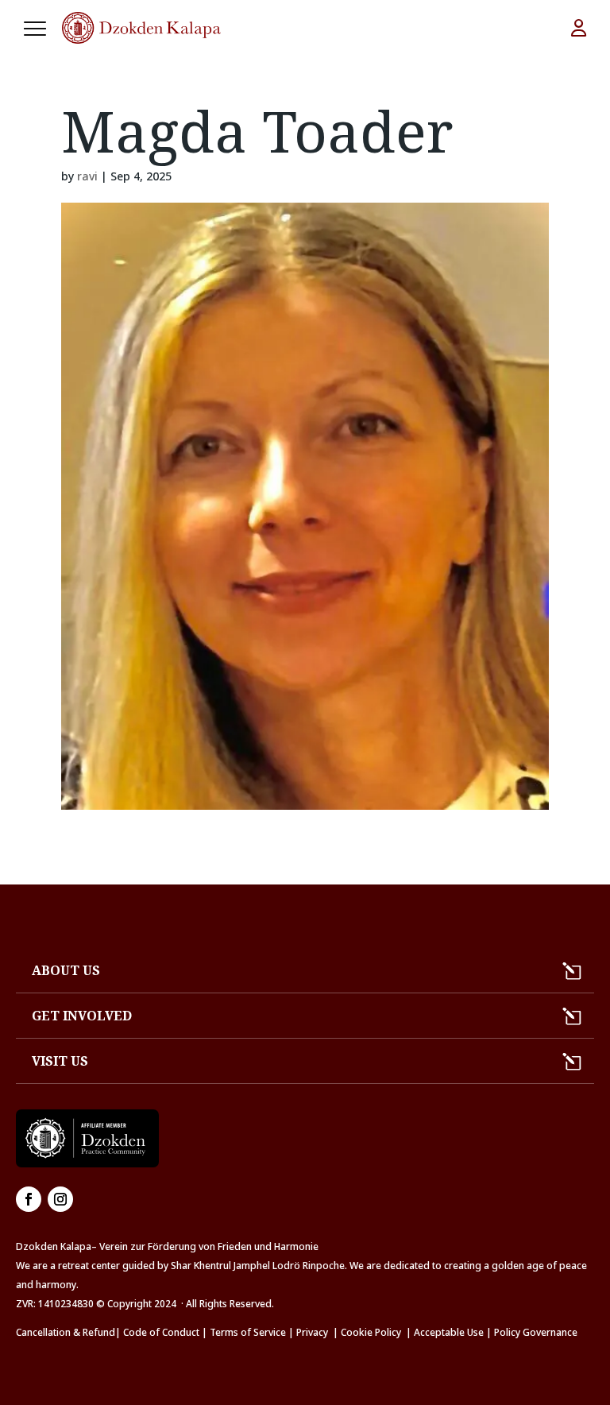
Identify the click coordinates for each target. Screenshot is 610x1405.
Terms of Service (248, 1332)
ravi (87, 176)
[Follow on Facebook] (28, 1199)
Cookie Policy (373, 1332)
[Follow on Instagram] (60, 1199)
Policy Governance (535, 1332)
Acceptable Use (449, 1332)
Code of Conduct (161, 1332)
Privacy (312, 1332)
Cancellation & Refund (65, 1332)
